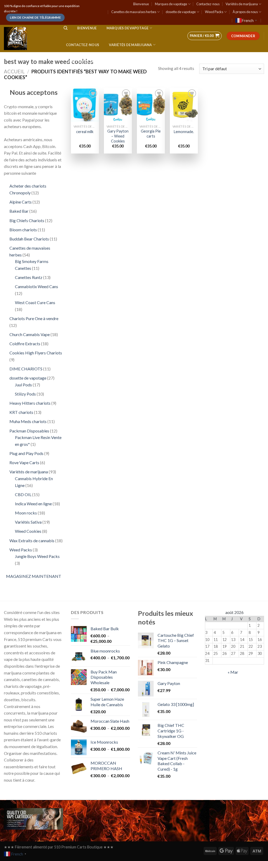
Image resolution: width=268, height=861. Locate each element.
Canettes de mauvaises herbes (133, 12)
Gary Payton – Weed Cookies (118, 136)
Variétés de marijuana (242, 4)
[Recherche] (65, 28)
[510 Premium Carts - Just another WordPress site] (28, 38)
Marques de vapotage (171, 4)
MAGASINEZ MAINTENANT (33, 576)
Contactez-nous (208, 4)
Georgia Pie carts (151, 133)
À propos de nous (245, 12)
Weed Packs (214, 12)
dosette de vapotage (181, 12)
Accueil (14, 71)
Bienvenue (141, 4)
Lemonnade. (184, 131)
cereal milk (84, 131)
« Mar (233, 672)
